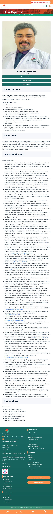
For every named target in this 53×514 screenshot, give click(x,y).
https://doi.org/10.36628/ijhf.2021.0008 (14, 269)
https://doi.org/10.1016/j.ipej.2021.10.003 (14, 320)
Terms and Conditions (34, 462)
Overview (7, 479)
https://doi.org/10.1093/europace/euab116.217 (22, 253)
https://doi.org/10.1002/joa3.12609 (14, 309)
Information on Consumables (36, 464)
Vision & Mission (8, 484)
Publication (7, 502)
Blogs (30, 455)
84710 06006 (5, 449)
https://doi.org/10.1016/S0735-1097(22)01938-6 (16, 357)
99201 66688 (6, 450)
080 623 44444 (46, 2)
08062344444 (13, 441)
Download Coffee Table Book (39, 477)
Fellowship (7, 497)
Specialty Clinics (8, 486)
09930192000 (5, 447)
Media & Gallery (8, 488)
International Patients (34, 446)
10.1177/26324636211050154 (13, 314)
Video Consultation (26, 80)
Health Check (32, 442)
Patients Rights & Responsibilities (37, 448)
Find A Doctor (32, 432)
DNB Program (8, 495)
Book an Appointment (34, 435)
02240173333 (15, 453)
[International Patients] (44, 6)
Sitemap (31, 457)
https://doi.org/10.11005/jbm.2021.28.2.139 (17, 261)
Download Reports (33, 439)
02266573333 (21, 453)
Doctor (21, 15)
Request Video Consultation (35, 437)
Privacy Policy (32, 459)
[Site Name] (4, 6)
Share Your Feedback (39, 482)
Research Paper (8, 499)
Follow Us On (32, 469)
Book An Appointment (26, 76)
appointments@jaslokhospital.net (12, 439)
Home (16, 15)
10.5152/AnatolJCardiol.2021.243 (40, 337)
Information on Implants (34, 466)
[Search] (46, 6)
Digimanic (40, 507)
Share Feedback (26, 84)
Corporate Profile (8, 481)
